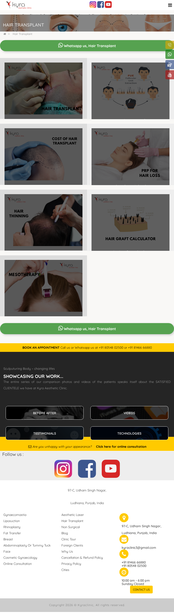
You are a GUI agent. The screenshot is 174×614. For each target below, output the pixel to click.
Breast (8, 539)
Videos (129, 413)
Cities (65, 570)
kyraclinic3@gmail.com (139, 548)
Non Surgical (70, 527)
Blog (64, 533)
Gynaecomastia (14, 515)
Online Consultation (17, 564)
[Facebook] (100, 4)
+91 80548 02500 (134, 566)
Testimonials (44, 433)
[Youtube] (108, 4)
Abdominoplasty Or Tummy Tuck (27, 545)
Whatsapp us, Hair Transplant (89, 46)
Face (6, 551)
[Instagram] (92, 4)
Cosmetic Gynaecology (20, 558)
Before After (44, 413)
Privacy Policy (71, 564)
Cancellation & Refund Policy (82, 558)
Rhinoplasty (11, 527)
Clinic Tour (68, 539)
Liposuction (11, 521)
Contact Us (141, 589)
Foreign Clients (72, 545)
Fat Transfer (12, 533)
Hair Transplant (22, 34)
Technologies (129, 433)
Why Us (67, 551)
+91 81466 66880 (134, 562)
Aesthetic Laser (72, 515)
